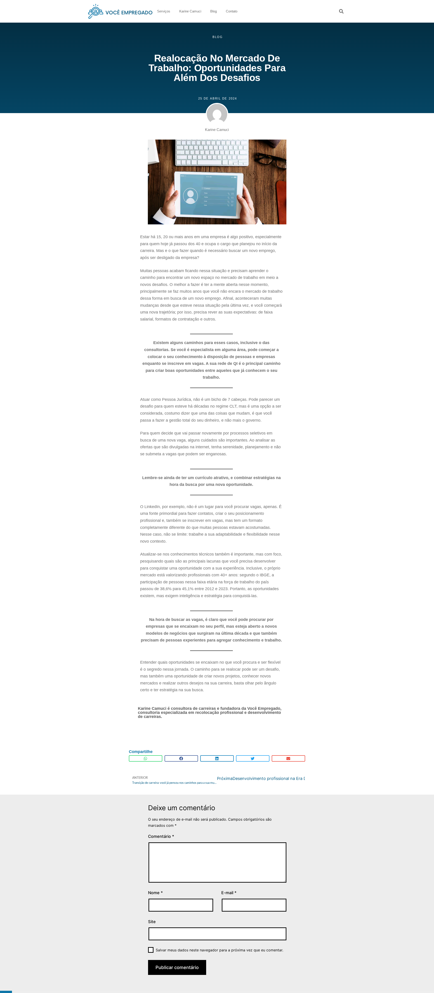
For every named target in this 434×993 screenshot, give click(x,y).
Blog (213, 11)
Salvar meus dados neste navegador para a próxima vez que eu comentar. (219, 950)
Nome (155, 892)
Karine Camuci (190, 11)
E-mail (228, 892)
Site (152, 921)
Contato (231, 11)
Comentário (161, 836)
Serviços (163, 11)
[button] (341, 11)
